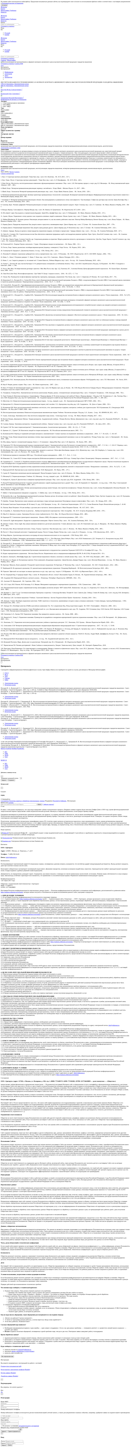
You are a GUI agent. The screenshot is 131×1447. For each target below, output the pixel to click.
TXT (6, 757)
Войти (39, 804)
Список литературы (7, 173)
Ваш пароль (5, 1420)
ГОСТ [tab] (7, 673)
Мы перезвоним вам (7, 1356)
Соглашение (5, 801)
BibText (3, 748)
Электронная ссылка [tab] (11, 683)
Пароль (3, 1443)
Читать (11, 172)
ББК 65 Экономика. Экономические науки (15, 85)
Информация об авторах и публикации (13, 99)
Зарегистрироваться (14, 1431)
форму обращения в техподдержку (23, 1351)
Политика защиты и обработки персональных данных (27, 801)
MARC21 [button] (4, 760)
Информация (9, 72)
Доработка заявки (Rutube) (9, 1376)
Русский (7, 33)
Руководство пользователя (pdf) (11, 1366)
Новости (3, 12)
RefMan (14, 748)
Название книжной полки (9, 778)
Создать (10, 802)
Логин (3, 1441)
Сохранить (11, 780)
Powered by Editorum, (60, 801)
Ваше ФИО (4, 1401)
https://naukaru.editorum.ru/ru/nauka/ (12, 892)
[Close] (1, 662)
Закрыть (4, 780)
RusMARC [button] (20, 748)
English (7, 34)
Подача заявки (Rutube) (8, 1373)
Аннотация (8, 74)
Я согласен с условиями (11, 1426)
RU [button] (2, 30)
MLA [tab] (6, 675)
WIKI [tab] (6, 680)
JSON (6, 755)
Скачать (16, 172)
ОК (20, 1429)
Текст (6, 75)
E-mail (3, 1418)
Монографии (5, 10)
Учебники (13, 10)
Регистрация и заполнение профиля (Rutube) (15, 1369)
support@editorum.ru (24, 1349)
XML (6, 753)
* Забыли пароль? (48, 804)
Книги (3, 9)
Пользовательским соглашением (12, 3)
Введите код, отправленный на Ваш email (14, 1427)
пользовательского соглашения (29, 1426)
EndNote (9, 748)
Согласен (4, 5)
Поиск (3, 22)
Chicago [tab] (7, 678)
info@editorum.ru (11, 857)
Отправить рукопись (7, 26)
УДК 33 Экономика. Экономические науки (15, 84)
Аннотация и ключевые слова (10, 148)
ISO (6, 752)
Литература (8, 77)
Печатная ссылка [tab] (10, 685)
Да (1, 1392)
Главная (3, 60)
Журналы (4, 7)
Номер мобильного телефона (10, 1409)
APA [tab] (6, 676)
